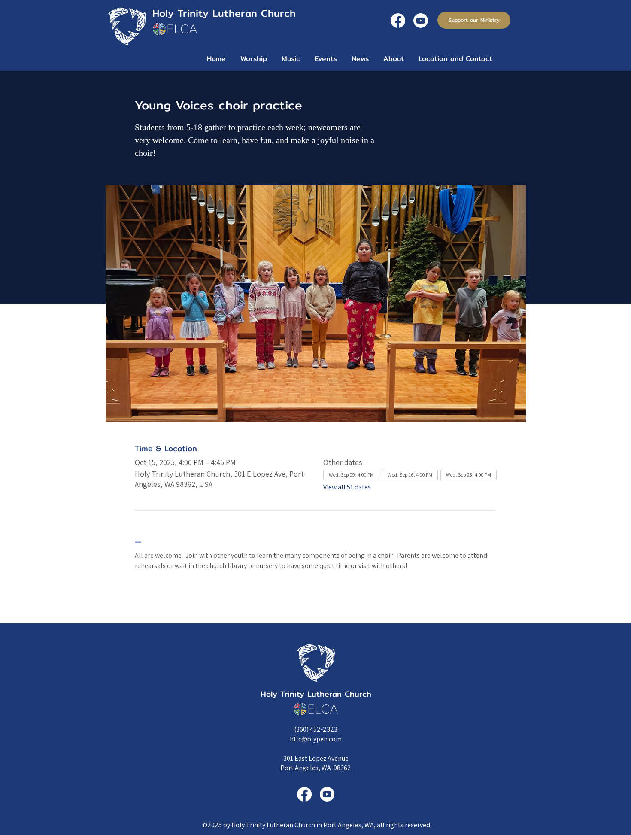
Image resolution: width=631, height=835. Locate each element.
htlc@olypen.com (316, 739)
